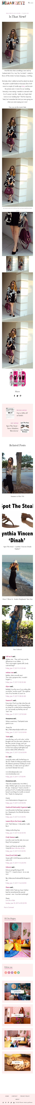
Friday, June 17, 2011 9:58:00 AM (16, 696)
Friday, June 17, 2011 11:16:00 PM (16, 863)
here (23, 86)
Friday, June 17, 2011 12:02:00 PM (16, 732)
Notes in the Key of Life (17, 848)
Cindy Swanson (10, 837)
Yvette (8, 737)
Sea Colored (17, 649)
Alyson (8, 686)
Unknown (8, 867)
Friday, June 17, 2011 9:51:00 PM (16, 851)
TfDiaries (21, 1102)
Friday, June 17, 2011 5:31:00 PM (16, 817)
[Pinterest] (12, 972)
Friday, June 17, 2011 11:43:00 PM (16, 883)
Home (7, 1096)
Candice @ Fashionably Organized (16, 807)
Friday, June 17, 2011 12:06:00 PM (16, 752)
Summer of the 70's (17, 496)
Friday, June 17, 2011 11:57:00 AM (16, 714)
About (18, 1099)
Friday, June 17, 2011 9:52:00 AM (16, 682)
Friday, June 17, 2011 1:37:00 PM (15, 777)
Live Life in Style (10, 900)
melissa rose (9, 672)
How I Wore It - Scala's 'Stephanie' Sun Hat (17, 599)
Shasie (8, 887)
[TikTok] (15, 972)
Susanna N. (9, 700)
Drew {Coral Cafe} (11, 855)
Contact (15, 1096)
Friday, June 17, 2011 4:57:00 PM (16, 803)
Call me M (9, 656)
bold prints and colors (13, 13)
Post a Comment (9, 907)
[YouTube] (18, 972)
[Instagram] (9, 972)
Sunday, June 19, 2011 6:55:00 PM (16, 903)
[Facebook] (5, 972)
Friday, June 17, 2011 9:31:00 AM (16, 668)
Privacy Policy (25, 1096)
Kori (7, 757)
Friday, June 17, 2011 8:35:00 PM (16, 833)
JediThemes (30, 1102)
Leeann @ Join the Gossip (14, 821)
